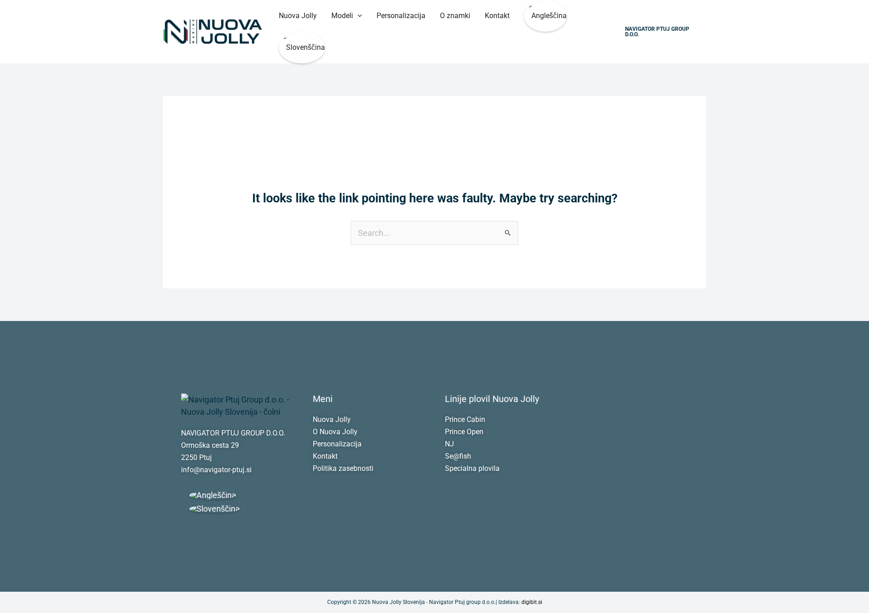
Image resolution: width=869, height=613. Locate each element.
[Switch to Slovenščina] (214, 509)
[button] (357, 16)
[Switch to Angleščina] (545, 16)
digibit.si (531, 602)
